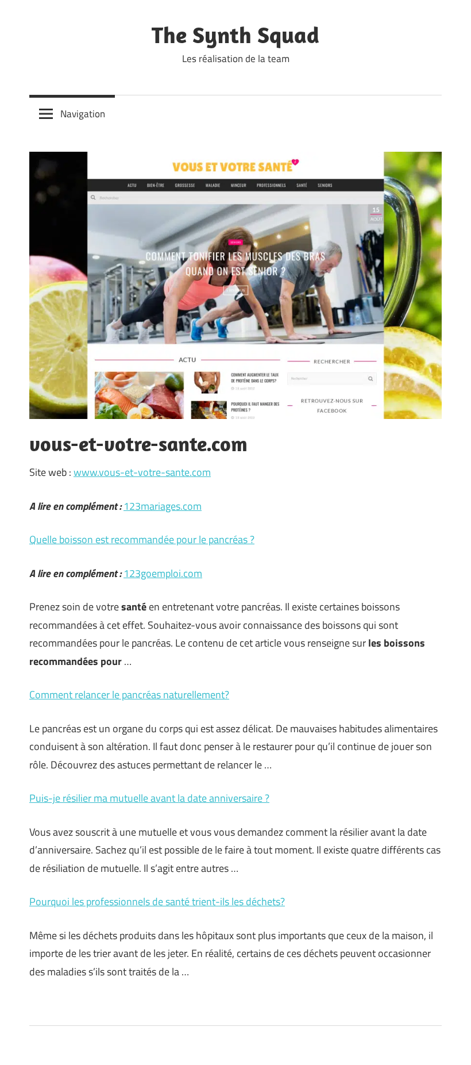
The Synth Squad (235, 34)
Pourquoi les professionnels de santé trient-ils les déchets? (157, 901)
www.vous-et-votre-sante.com (142, 472)
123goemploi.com (162, 573)
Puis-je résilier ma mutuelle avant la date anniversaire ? (149, 798)
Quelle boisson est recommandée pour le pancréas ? (141, 539)
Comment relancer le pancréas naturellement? (129, 694)
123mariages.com (162, 506)
